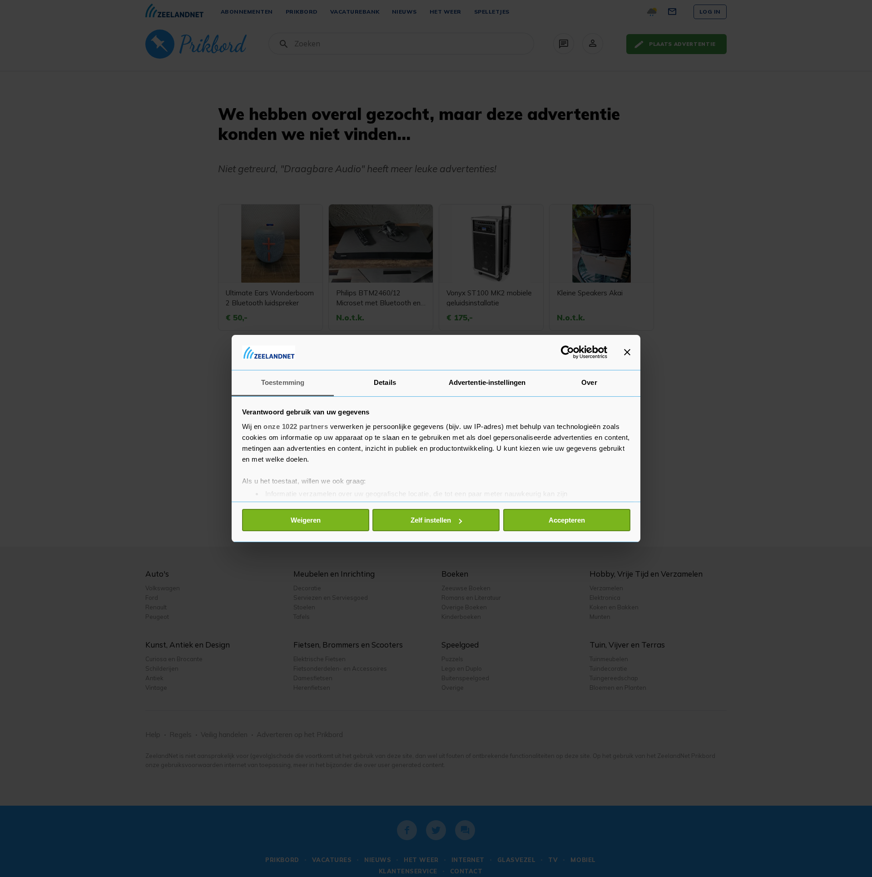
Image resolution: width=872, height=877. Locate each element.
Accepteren (567, 520)
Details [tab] (385, 382)
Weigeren (306, 520)
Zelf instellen (431, 520)
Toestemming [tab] (282, 382)
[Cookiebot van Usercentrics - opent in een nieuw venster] (567, 352)
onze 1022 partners (295, 426)
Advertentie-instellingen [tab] (487, 382)
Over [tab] (589, 382)
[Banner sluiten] (627, 352)
